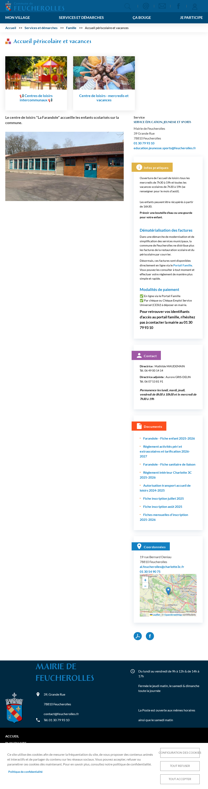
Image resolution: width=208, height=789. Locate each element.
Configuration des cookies (180, 752)
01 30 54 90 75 (150, 571)
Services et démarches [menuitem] (81, 17)
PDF (138, 636)
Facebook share (150, 636)
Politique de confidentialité (25, 771)
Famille (71, 28)
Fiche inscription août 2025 (162, 506)
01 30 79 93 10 (144, 143)
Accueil (10, 28)
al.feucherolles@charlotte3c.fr (162, 567)
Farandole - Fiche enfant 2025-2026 (169, 438)
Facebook (178, 6)
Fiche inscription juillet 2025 (163, 498)
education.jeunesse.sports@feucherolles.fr (165, 148)
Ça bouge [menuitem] (142, 17)
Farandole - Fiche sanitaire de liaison (169, 464)
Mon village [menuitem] (17, 17)
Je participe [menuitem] (191, 17)
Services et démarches (41, 28)
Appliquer (127, 6)
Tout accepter (180, 779)
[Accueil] (34, 6)
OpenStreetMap (173, 614)
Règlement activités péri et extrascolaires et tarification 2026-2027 (165, 451)
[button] (64, 166)
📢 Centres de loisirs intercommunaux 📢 (36, 98)
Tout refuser (180, 765)
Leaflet (156, 614)
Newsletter (162, 6)
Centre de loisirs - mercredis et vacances (104, 98)
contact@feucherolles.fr (61, 714)
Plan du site (15, 743)
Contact (146, 6)
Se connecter (195, 6)
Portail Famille (182, 265)
